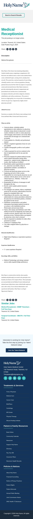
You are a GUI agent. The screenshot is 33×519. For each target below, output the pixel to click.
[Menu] (28, 5)
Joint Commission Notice (13, 497)
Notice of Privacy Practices (14, 481)
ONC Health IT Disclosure (13, 501)
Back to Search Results (13, 15)
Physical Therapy (11, 416)
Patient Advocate (11, 489)
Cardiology (9, 408)
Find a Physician (11, 391)
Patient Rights (10, 485)
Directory (9, 448)
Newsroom (9, 440)
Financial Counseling (12, 477)
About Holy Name (11, 472)
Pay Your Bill (10, 453)
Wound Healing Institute (13, 420)
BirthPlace (9, 404)
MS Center (9, 412)
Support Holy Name (12, 444)
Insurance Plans (11, 457)
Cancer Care (10, 400)
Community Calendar (12, 436)
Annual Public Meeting (12, 493)
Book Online (9, 432)
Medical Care (10, 396)
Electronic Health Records (13, 461)
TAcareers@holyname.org (13, 374)
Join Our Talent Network (16, 350)
